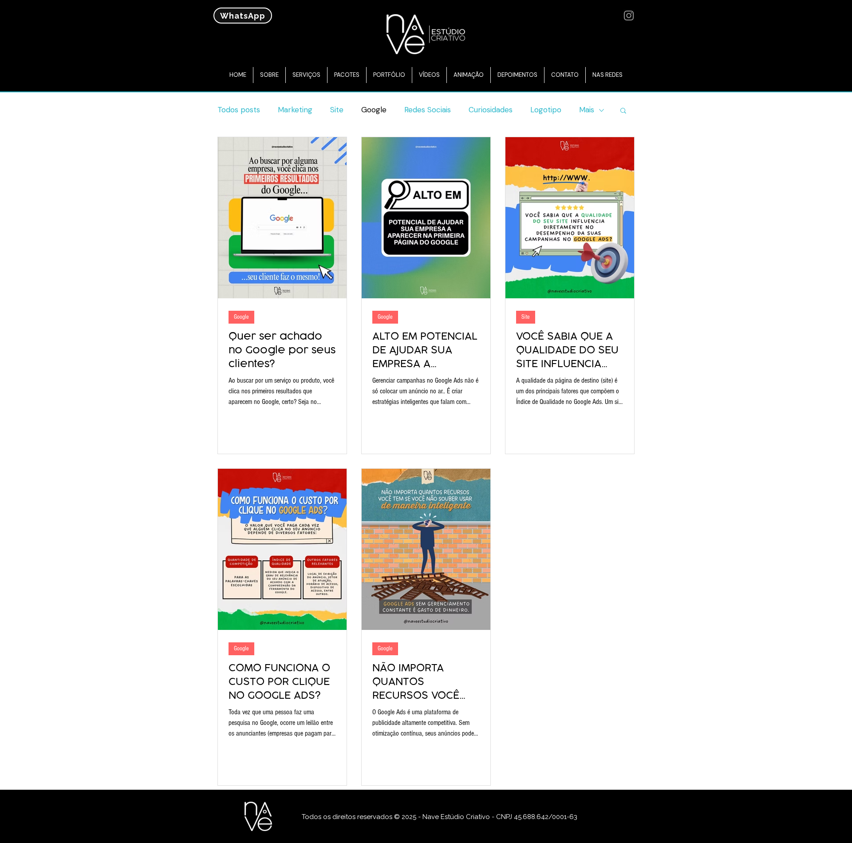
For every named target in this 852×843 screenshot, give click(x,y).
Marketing (295, 110)
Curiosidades (491, 110)
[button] (623, 111)
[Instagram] (628, 15)
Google (374, 110)
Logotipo (545, 110)
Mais (586, 110)
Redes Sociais (427, 110)
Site (336, 110)
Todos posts (238, 110)
